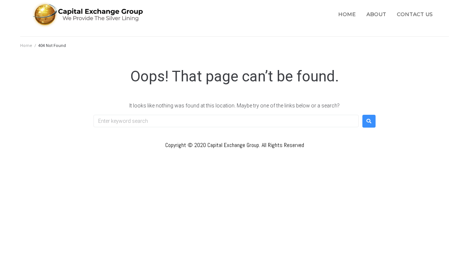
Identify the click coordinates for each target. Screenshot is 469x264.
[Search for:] (226, 121)
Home (26, 45)
